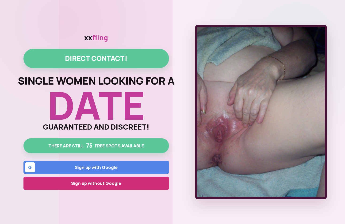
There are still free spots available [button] (96, 145)
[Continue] (261, 112)
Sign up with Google (73, 167)
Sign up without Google (96, 183)
